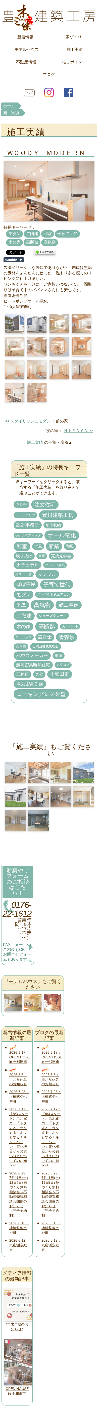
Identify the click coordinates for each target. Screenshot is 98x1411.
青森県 (66, 637)
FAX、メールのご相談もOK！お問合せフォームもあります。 (17, 952)
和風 (70, 546)
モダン (15, 234)
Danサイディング (28, 535)
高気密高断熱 (29, 683)
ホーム (9, 106)
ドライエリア (25, 515)
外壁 (39, 674)
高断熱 (32, 242)
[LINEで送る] (45, 252)
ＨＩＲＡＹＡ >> (78, 430)
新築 (54, 546)
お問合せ (29, 92)
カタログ (63, 665)
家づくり (74, 37)
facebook (68, 92)
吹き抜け (24, 556)
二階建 (32, 234)
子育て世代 (67, 234)
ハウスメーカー (32, 655)
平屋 (21, 604)
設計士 (45, 636)
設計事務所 (27, 524)
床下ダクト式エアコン (53, 594)
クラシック (23, 637)
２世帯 (21, 504)
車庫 (58, 656)
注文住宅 (45, 504)
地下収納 (53, 525)
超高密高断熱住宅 (33, 664)
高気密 (50, 242)
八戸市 (21, 646)
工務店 (22, 674)
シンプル (47, 574)
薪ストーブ (23, 574)
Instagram (49, 92)
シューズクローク (53, 616)
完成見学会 (61, 556)
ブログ (49, 74)
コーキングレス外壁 (41, 694)
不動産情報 (26, 62)
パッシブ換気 (55, 565)
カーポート (70, 626)
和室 (48, 234)
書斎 (41, 556)
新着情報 (25, 37)
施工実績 (75, 49)
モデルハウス (27, 49)
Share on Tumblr (14, 259)
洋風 (38, 546)
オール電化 (62, 535)
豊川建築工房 (49, 16)
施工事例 (69, 605)
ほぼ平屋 (25, 584)
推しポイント (74, 62)
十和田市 (59, 674)
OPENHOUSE (45, 646)
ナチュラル (27, 564)
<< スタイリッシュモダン (28, 421)
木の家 (15, 242)
